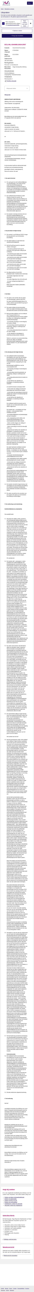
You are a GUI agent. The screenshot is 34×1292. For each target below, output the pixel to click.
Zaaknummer (8, 58)
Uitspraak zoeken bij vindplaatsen (13, 1205)
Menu (29, 3)
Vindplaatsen (8, 76)
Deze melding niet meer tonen (24, 23)
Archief (7, 1290)
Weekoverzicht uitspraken (10, 1255)
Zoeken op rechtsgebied (11, 1202)
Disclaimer (12, 1290)
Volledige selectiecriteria (10, 1239)
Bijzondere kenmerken (8, 67)
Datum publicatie (7, 55)
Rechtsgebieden (9, 62)
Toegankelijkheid (20, 1288)
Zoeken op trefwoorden (11, 1199)
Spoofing (27, 1288)
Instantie (7, 48)
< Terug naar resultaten (17, 35)
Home (2, 8)
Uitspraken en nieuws (9, 8)
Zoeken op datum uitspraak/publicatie (14, 1197)
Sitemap (6, 1288)
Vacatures (3, 1290)
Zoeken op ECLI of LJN (11, 1200)
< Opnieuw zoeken (17, 30)
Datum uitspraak (7, 51)
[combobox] (17, 88)
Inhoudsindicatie (9, 71)
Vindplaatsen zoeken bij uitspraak (13, 1203)
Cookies (15, 1288)
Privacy (10, 1288)
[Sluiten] (30, 23)
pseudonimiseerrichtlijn (13, 25)
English (2, 1288)
